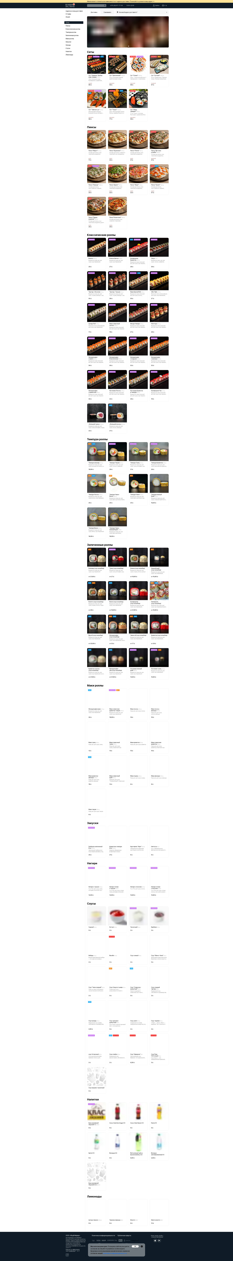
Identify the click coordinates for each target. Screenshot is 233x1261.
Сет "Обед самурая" (133, 110)
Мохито (132, 1220)
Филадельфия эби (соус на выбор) (115, 669)
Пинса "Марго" (93, 151)
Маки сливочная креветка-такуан (114, 709)
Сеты (67, 22)
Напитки (69, 51)
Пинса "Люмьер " (94, 185)
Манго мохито (155, 1220)
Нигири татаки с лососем (155, 887)
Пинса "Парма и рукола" (93, 218)
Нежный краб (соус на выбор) (156, 569)
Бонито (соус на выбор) (96, 602)
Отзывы (68, 14)
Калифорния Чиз (156, 391)
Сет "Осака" (134, 75)
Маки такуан (92, 809)
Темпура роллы (71, 32)
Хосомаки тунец (156, 669)
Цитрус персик (93, 1220)
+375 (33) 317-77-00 (116, 5)
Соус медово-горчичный (96, 1088)
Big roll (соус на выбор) (96, 635)
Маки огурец (134, 776)
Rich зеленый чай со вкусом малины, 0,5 (136, 1154)
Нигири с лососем (136, 887)
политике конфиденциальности (115, 1253)
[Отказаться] (141, 1246)
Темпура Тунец (135, 463)
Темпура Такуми (114, 463)
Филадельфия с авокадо (155, 358)
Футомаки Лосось (115, 391)
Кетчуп (111, 927)
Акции (68, 17)
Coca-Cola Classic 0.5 (137, 1123)
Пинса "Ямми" (134, 185)
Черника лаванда (114, 1220)
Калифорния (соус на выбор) (135, 602)
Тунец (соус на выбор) (116, 568)
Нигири (68, 45)
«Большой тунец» (94, 424)
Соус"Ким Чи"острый (154, 1055)
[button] (90, 32)
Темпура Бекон (93, 528)
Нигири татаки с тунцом (113, 887)
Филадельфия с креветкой (93, 391)
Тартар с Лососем (94, 292)
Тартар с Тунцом (114, 292)
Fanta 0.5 (154, 1123)
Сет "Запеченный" (115, 75)
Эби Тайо (154, 292)
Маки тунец (92, 742)
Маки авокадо (155, 776)
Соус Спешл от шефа (115, 987)
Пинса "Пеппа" (134, 151)
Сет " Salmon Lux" (94, 110)
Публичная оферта (124, 1235)
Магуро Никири (135, 324)
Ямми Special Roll (135, 292)
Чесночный (133, 927)
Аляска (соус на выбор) (137, 568)
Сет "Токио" (113, 110)
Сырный (91, 927)
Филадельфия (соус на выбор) (114, 636)
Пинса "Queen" (155, 185)
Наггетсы (154, 846)
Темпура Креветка (157, 463)
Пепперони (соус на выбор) (156, 602)
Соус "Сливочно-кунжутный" (135, 988)
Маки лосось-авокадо (155, 709)
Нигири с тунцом (94, 887)
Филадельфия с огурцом (134, 358)
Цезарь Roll (92, 324)
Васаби (111, 955)
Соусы (68, 48)
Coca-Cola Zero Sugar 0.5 (117, 1123)
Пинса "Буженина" (115, 151)
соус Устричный (94, 1054)
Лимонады (69, 55)
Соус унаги (133, 1021)
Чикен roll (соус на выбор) (138, 635)
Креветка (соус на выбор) (159, 635)
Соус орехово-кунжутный (114, 1021)
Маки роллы (70, 39)
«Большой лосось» (115, 424)
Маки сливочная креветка (156, 743)
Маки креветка (135, 742)
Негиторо (154, 324)
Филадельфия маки (95, 709)
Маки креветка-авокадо (93, 776)
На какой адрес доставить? (128, 12)
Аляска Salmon (114, 258)
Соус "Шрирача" (135, 1054)
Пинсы (68, 26)
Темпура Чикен (135, 494)
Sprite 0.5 (91, 1153)
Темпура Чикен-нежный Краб (114, 529)
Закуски (68, 42)
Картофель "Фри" (135, 846)
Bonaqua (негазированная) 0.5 (157, 1154)
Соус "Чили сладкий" (95, 987)
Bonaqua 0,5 (113, 1153)
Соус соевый (134, 955)
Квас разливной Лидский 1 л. (94, 1123)
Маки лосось (134, 709)
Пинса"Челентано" (115, 217)
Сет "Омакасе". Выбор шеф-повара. (95, 76)
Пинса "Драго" (114, 185)
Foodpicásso (72, 1251)
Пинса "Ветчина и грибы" (156, 151)
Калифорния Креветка (134, 259)
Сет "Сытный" (155, 75)
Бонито (91, 258)
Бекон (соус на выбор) (116, 602)
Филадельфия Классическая (113, 358)
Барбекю (154, 927)
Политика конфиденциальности (103, 1235)
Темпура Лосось (94, 494)
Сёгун (153, 258)
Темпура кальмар (94, 463)
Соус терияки (155, 1021)
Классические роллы (73, 29)
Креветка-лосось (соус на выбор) (94, 669)
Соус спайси (113, 1054)
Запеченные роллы (72, 35)
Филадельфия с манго (93, 358)
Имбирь (91, 955)
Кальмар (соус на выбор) (96, 568)
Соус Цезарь (92, 1021)
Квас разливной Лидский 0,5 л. (94, 1184)
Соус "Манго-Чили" (157, 955)
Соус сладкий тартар (155, 988)
